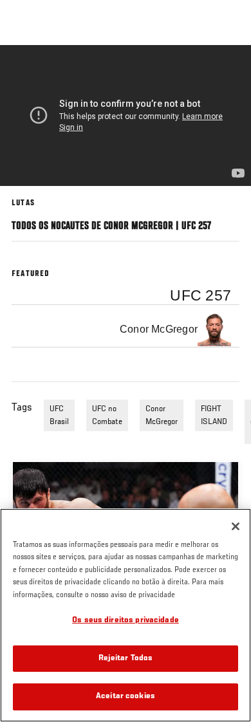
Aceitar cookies (125, 696)
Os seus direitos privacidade (125, 620)
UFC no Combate (107, 416)
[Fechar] (235, 526)
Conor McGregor (161, 416)
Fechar (227, 69)
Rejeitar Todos (125, 658)
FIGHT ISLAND (214, 416)
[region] (125, 615)
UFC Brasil (59, 416)
